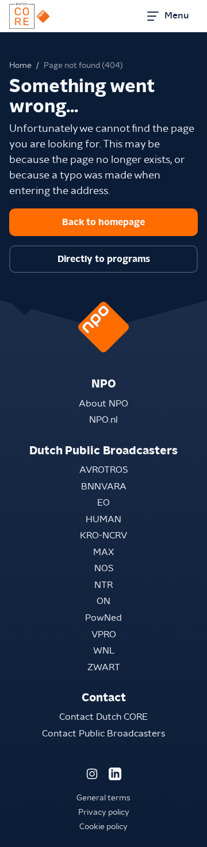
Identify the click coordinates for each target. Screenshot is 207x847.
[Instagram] (92, 774)
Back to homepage (103, 222)
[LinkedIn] (115, 774)
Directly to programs (103, 259)
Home (20, 66)
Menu (176, 15)
